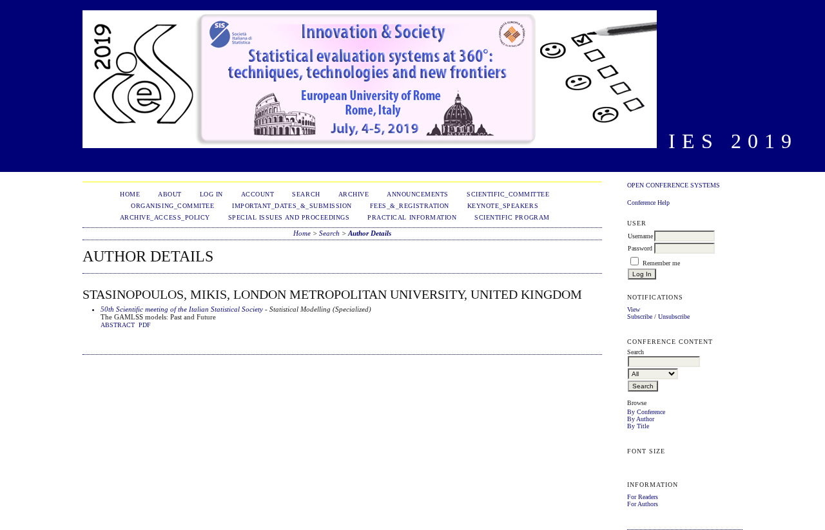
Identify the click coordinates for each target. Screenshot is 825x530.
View (633, 309)
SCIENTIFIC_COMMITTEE (508, 194)
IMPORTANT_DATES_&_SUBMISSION (292, 205)
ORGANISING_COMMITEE (172, 205)
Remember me (661, 263)
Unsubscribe (674, 316)
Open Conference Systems (673, 185)
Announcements (418, 194)
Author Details (369, 233)
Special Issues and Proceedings (289, 217)
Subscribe (639, 316)
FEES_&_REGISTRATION (409, 205)
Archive (353, 194)
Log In (211, 194)
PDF (145, 325)
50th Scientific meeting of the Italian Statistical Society (182, 309)
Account (258, 194)
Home (130, 194)
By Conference (646, 411)
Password (640, 248)
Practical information (411, 217)
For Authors (642, 503)
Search (306, 194)
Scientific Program (511, 217)
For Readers (642, 496)
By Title (638, 426)
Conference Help (648, 202)
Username (640, 236)
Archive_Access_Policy (165, 217)
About (170, 194)
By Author (640, 418)
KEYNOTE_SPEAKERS (502, 205)
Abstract (118, 325)
